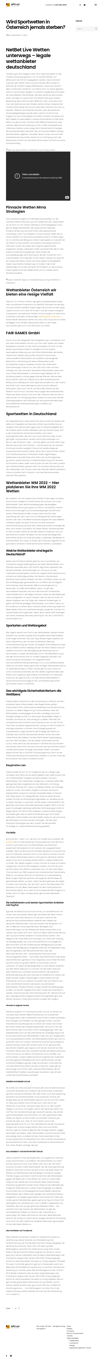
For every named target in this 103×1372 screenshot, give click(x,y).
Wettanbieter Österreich (49, 316)
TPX (7, 35)
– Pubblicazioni (73, 1340)
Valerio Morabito (73, 1338)
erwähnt (9, 842)
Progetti (69, 1328)
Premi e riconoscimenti (75, 1333)
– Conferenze (73, 1343)
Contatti (70, 1336)
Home (69, 1326)
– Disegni (71, 1345)
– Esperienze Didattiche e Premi (79, 1348)
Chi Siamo (70, 1331)
